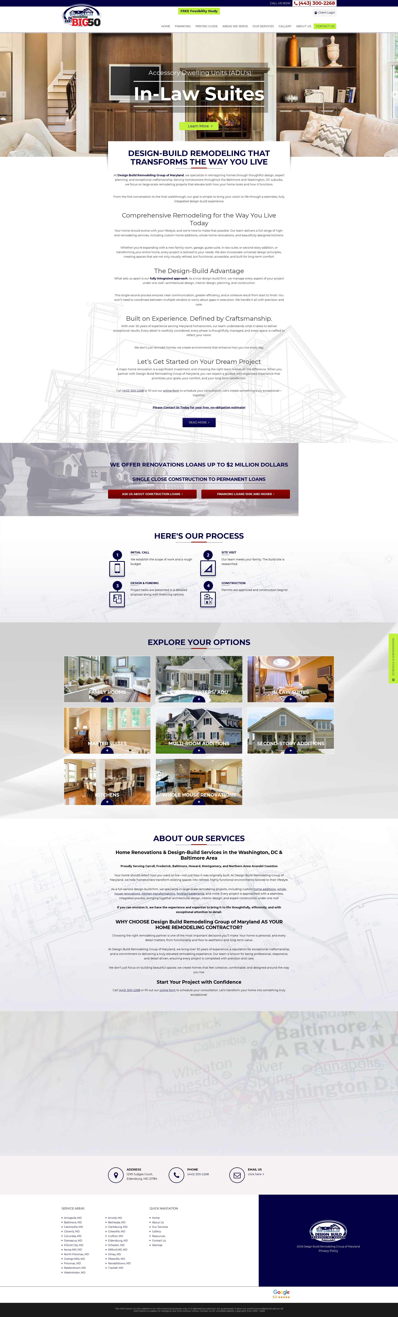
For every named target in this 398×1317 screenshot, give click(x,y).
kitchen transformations (158, 893)
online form (171, 390)
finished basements (190, 893)
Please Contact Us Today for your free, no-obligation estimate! (199, 407)
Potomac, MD (72, 1263)
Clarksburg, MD (117, 1226)
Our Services (160, 1226)
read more (198, 422)
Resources (158, 1236)
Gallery (156, 1231)
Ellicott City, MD (73, 1245)
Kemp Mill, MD (73, 1249)
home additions (265, 889)
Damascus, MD (73, 1240)
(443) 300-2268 (317, 3)
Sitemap (157, 1245)
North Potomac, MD (76, 1254)
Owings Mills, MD (74, 1258)
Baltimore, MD (73, 1222)
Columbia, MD (72, 1236)
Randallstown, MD (119, 1263)
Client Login (326, 12)
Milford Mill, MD (117, 1249)
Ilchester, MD (116, 1245)
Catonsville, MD (73, 1226)
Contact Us (159, 1240)
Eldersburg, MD (118, 1240)
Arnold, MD (115, 1217)
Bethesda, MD (116, 1222)
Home (156, 1217)
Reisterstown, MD (75, 1267)
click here (254, 1174)
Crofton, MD (115, 1236)
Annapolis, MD (73, 1217)
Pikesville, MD (116, 1258)
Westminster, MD (74, 1272)
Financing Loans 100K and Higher (244, 494)
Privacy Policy (328, 1251)
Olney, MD (114, 1254)
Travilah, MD (115, 1267)
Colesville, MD (116, 1231)
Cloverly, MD (72, 1231)
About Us (158, 1222)
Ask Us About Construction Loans (151, 494)
